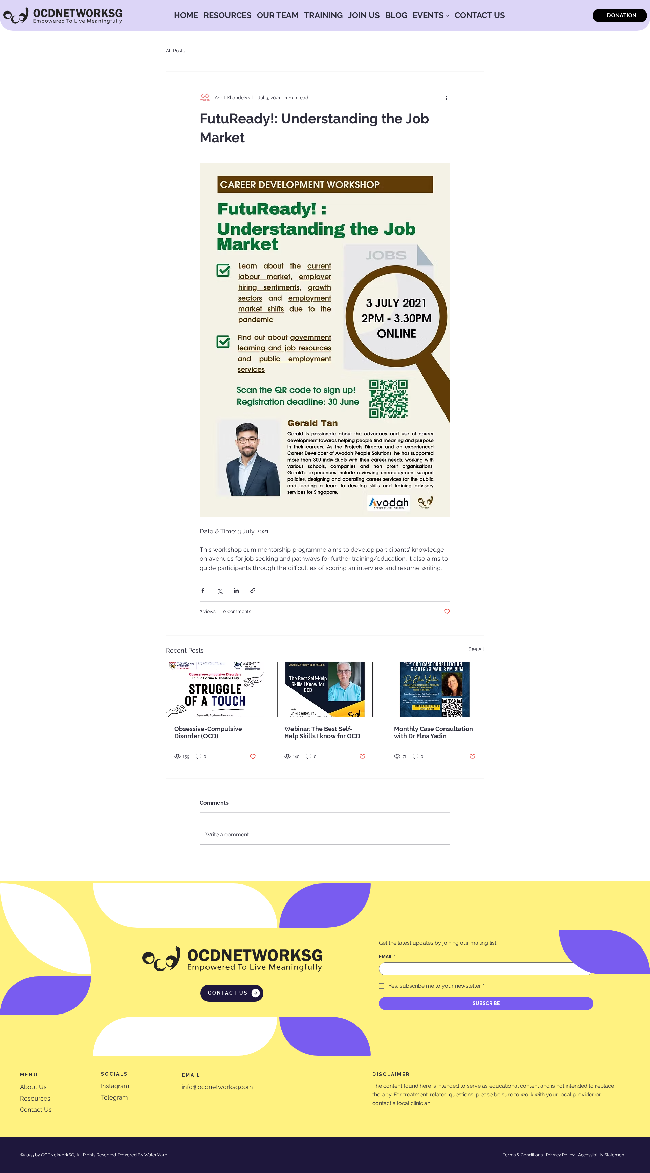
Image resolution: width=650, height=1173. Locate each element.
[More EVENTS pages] (447, 15)
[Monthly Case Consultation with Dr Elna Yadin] (435, 689)
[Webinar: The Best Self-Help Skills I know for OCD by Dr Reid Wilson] (325, 689)
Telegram (114, 1097)
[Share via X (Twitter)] (219, 590)
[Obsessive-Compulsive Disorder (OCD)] (215, 689)
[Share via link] (253, 590)
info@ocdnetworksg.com (217, 1086)
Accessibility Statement (602, 1154)
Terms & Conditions (523, 1154)
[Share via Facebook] (203, 590)
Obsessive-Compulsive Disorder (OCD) (208, 732)
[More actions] (446, 97)
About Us (33, 1086)
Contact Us (36, 1109)
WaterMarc (155, 1154)
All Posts (175, 51)
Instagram (115, 1085)
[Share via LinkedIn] (236, 590)
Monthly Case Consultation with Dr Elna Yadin (433, 732)
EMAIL (387, 956)
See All (476, 649)
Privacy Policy (560, 1154)
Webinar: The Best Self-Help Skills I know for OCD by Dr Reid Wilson (322, 732)
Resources (35, 1098)
